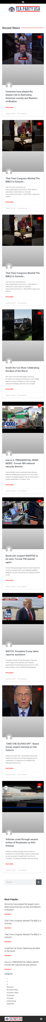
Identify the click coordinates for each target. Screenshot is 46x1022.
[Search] (39, 882)
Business (10, 987)
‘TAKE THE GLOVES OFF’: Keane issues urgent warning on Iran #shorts (22, 747)
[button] (23, 2)
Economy (10, 998)
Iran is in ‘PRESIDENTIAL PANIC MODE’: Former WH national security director (22, 463)
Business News (12, 990)
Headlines (10, 1004)
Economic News (12, 993)
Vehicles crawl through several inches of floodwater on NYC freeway (22, 842)
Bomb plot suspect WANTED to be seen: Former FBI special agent (22, 559)
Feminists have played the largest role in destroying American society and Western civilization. (22, 907)
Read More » (10, 107)
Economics (11, 995)
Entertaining (11, 1001)
